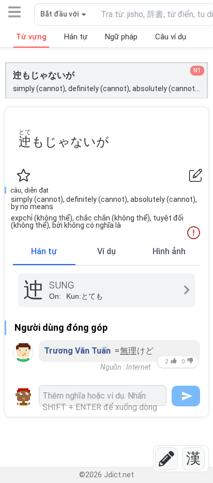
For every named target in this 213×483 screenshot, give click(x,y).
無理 (128, 351)
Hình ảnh (169, 251)
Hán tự (44, 251)
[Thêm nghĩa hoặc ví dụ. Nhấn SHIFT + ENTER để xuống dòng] (102, 395)
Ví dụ (106, 251)
